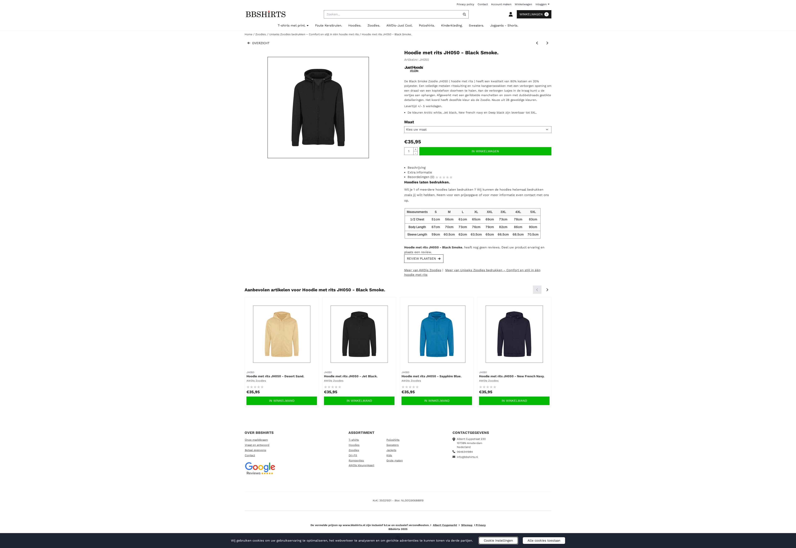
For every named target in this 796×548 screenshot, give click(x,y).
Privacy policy (465, 4)
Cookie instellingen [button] (498, 540)
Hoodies (354, 444)
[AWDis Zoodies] (413, 71)
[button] (510, 14)
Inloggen (541, 4)
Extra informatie (420, 172)
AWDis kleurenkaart (361, 465)
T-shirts (354, 439)
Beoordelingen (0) (421, 177)
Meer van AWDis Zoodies (422, 270)
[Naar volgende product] (547, 43)
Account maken (501, 4)
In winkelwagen (485, 151)
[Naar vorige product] (537, 43)
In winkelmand (282, 401)
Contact (483, 4)
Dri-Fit (353, 455)
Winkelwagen (523, 4)
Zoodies (354, 450)
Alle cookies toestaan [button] (544, 540)
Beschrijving (417, 167)
